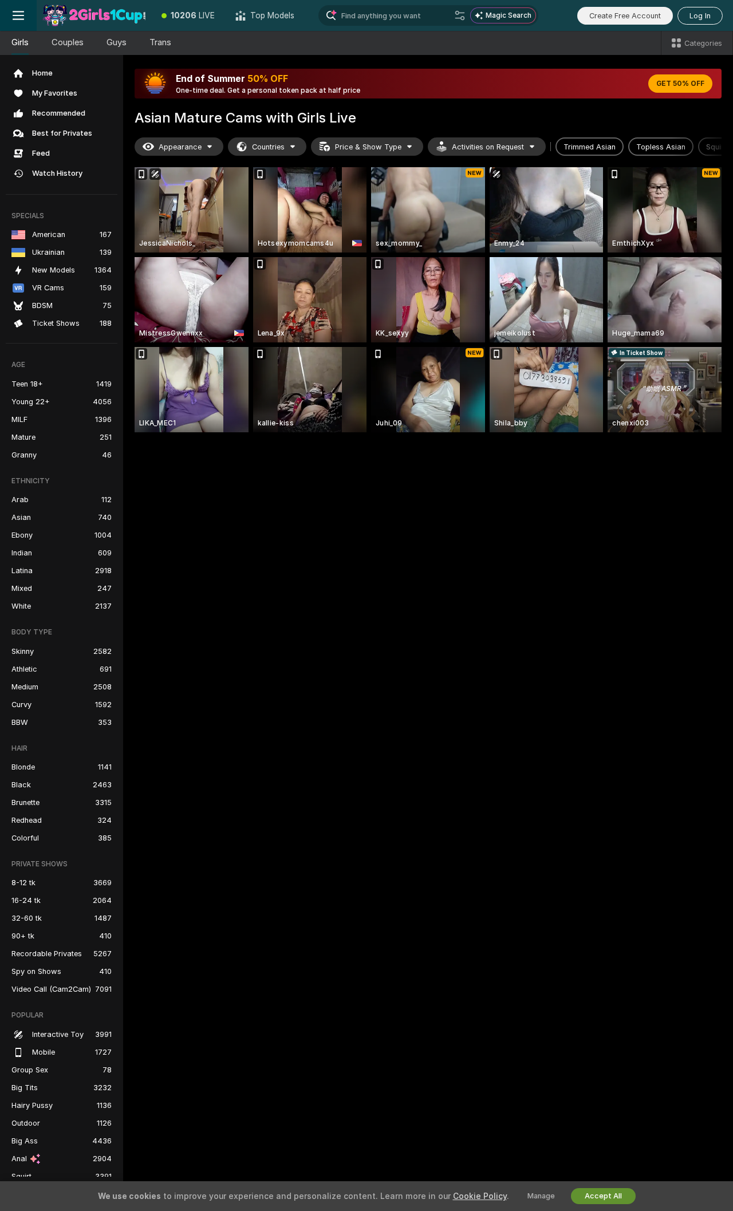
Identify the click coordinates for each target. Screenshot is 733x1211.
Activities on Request (488, 147)
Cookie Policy (480, 1196)
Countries (268, 147)
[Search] (460, 15)
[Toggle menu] (18, 15)
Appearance (180, 147)
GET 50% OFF (680, 84)
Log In (700, 15)
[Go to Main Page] (94, 15)
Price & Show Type (368, 147)
